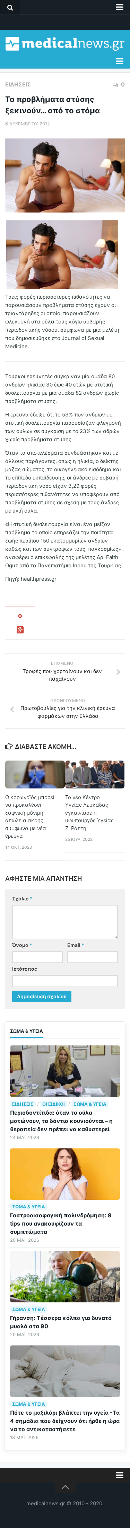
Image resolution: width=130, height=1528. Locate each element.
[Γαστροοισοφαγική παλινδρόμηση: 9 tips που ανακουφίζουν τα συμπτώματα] (65, 1174)
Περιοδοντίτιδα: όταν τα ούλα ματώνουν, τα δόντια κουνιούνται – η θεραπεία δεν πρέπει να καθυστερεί (61, 1121)
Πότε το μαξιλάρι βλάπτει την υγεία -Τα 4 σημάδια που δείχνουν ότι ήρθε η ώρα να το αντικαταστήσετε (65, 1421)
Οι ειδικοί (53, 1104)
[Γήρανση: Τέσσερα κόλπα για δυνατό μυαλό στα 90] (65, 1276)
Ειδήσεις (18, 84)
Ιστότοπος (24, 969)
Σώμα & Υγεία (89, 1104)
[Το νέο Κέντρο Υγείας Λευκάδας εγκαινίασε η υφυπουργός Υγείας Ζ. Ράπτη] (95, 774)
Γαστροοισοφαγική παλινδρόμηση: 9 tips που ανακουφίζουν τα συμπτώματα (61, 1223)
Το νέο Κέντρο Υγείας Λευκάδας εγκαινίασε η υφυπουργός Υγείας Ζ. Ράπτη (89, 813)
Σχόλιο (22, 898)
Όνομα (22, 945)
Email (75, 945)
